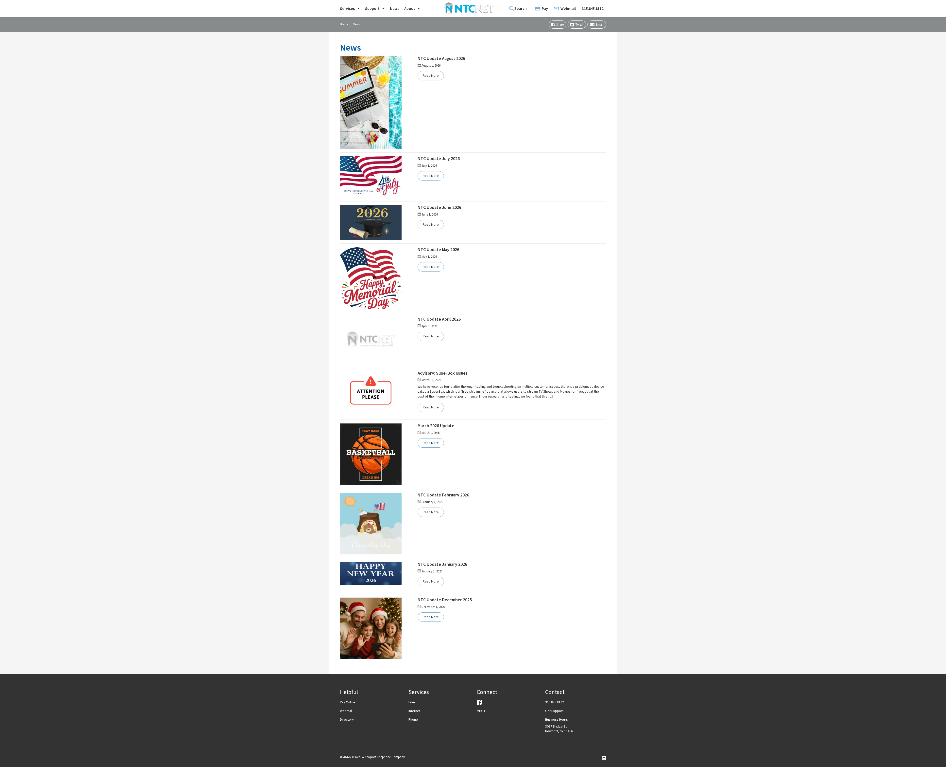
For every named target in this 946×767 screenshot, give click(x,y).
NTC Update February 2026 (443, 495)
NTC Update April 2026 (439, 319)
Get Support (554, 711)
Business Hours (556, 719)
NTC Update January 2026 (442, 564)
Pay (545, 8)
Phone (413, 719)
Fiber (412, 702)
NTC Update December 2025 (445, 600)
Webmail (568, 8)
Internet (414, 711)
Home (344, 24)
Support (372, 8)
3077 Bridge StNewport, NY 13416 (559, 729)
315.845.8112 (593, 8)
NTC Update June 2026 (439, 207)
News (394, 8)
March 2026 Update (436, 426)
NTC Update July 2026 (439, 159)
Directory (347, 719)
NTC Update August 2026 (441, 58)
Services (347, 8)
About (409, 8)
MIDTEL (482, 711)
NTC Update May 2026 (438, 250)
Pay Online (347, 702)
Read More (431, 75)
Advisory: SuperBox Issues (443, 373)
